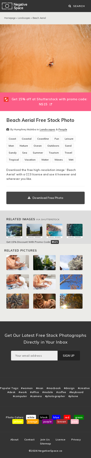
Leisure (69, 138)
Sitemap (45, 443)
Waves (58, 159)
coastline (43, 138)
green (79, 417)
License (61, 439)
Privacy (76, 439)
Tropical (14, 159)
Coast (12, 138)
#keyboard (76, 392)
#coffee (61, 392)
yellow (18, 421)
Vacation (30, 159)
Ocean (38, 145)
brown (62, 421)
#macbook (54, 388)
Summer (38, 152)
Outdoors (53, 145)
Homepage (9, 18)
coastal (27, 138)
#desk (11, 392)
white (31, 417)
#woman (27, 388)
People (62, 129)
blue (56, 417)
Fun (57, 138)
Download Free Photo (48, 197)
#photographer (55, 396)
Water (45, 159)
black (44, 417)
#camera (36, 396)
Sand (68, 145)
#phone (73, 396)
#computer (20, 396)
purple (47, 421)
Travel (68, 152)
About (14, 439)
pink (74, 421)
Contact (29, 439)
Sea (24, 152)
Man (11, 145)
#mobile (47, 392)
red (67, 417)
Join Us (45, 439)
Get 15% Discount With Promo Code (32, 241)
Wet (71, 159)
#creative (84, 388)
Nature (24, 145)
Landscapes (24, 18)
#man (39, 388)
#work (23, 392)
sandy (13, 152)
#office (34, 392)
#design (69, 388)
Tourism (54, 152)
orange (32, 421)
